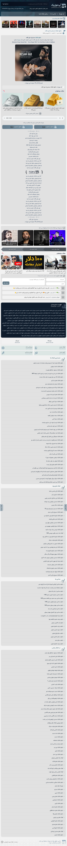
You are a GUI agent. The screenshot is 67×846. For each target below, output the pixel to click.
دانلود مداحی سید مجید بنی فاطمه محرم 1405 (51, 598)
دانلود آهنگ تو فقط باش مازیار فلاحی (54, 695)
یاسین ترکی (32, 335)
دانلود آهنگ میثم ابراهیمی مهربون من (54, 526)
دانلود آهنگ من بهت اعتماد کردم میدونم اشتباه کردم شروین (48, 429)
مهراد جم (22, 333)
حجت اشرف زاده (60, 315)
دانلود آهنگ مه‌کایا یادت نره (56, 412)
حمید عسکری (38, 315)
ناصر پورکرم (61, 335)
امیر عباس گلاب (18, 310)
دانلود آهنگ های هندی (57, 824)
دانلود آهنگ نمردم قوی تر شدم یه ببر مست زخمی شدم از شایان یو (47, 440)
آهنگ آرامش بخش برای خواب (56, 772)
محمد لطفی (9, 328)
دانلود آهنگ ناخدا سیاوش (57, 366)
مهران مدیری (16, 333)
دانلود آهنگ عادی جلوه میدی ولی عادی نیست (52, 391)
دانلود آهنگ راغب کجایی (57, 684)
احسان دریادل (36, 310)
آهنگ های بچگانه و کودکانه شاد (55, 768)
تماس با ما (53, 14)
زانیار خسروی (44, 318)
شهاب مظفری (34, 320)
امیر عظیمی (11, 310)
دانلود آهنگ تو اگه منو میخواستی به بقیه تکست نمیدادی (49, 387)
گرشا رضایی (37, 325)
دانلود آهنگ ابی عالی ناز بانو (56, 454)
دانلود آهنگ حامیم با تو (57, 495)
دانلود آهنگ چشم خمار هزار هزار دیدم (54, 384)
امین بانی (6, 310)
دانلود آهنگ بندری (58, 789)
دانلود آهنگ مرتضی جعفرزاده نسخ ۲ (54, 457)
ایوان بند (53, 313)
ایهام (57, 313)
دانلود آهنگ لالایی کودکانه (56, 730)
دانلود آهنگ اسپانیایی (58, 800)
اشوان (23, 310)
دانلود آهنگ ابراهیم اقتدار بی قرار (55, 698)
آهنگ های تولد (12, 249)
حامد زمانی (17, 313)
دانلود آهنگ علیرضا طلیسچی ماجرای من (53, 516)
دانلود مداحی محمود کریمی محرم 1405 (53, 595)
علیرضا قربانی (61, 325)
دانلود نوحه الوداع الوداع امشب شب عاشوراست (52, 616)
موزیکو (17, 341)
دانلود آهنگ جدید (58, 737)
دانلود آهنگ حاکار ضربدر (57, 505)
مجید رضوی (61, 328)
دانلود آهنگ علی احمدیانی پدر (56, 656)
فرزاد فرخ (56, 325)
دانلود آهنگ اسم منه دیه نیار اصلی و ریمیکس (52, 398)
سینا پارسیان (61, 320)
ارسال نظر (6, 283)
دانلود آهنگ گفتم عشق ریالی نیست (54, 464)
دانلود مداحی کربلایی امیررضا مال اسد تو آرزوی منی (51, 584)
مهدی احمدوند (61, 333)
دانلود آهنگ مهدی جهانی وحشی (55, 677)
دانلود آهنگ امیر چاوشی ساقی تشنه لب (53, 702)
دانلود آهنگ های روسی (57, 796)
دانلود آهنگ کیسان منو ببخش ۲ (55, 681)
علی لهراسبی (26, 323)
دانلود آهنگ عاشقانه (58, 740)
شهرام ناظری (21, 320)
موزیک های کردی (59, 786)
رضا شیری (5, 315)
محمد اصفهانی (23, 328)
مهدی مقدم (41, 333)
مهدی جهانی (54, 333)
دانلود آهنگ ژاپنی (59, 803)
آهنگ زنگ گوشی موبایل (57, 758)
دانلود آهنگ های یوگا (58, 814)
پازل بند (28, 313)
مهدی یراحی (27, 333)
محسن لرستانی (37, 328)
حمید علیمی (31, 315)
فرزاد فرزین (50, 325)
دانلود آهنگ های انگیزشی (57, 821)
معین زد (4, 330)
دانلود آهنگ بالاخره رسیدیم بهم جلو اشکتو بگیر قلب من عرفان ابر (48, 468)
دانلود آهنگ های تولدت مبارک (56, 540)
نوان (51, 335)
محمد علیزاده (16, 328)
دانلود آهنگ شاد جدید (57, 733)
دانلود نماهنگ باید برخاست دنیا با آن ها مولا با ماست (50, 588)
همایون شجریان (45, 335)
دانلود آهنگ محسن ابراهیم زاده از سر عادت (53, 719)
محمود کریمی (45, 330)
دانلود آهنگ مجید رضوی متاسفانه (55, 568)
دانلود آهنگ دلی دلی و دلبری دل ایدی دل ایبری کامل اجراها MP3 (47, 373)
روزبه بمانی (50, 318)
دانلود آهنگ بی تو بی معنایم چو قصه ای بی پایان (51, 482)
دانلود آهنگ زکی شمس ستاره (56, 491)
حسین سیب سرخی (52, 315)
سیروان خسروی (9, 318)
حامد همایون (11, 313)
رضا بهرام (10, 315)
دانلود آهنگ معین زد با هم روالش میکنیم (53, 544)
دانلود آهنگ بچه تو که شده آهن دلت (54, 408)
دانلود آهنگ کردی (59, 835)
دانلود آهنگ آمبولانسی (57, 828)
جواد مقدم (23, 313)
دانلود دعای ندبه (59, 640)
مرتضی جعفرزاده (30, 330)
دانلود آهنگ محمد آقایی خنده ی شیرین (53, 716)
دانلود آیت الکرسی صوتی (57, 623)
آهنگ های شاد (33, 249)
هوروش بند (38, 335)
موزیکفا (49, 341)
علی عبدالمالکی (33, 323)
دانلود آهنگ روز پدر (58, 747)
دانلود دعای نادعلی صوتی (57, 637)
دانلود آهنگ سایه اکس (57, 419)
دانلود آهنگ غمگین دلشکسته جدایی (54, 782)
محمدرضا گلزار (52, 330)
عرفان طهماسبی (60, 323)
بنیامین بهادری (39, 313)
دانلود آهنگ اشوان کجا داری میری (55, 663)
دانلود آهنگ (38, 38)
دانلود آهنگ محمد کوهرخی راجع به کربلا (53, 705)
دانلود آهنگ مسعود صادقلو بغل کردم (54, 653)
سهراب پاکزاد (31, 318)
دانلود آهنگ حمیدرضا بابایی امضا (55, 674)
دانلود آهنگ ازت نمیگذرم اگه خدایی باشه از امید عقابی (50, 433)
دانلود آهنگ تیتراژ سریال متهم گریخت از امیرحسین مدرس (49, 478)
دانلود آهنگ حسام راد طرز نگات (53, 31)
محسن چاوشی (45, 328)
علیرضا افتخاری (13, 323)
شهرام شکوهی (28, 320)
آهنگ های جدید (55, 249)
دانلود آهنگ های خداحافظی (56, 810)
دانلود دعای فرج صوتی (57, 633)
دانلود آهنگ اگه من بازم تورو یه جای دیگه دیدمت (51, 377)
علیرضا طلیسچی (5, 323)
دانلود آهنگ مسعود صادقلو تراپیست (54, 370)
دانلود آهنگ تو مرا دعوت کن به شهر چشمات (52, 422)
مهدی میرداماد (34, 333)
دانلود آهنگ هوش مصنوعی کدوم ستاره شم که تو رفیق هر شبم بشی (47, 471)
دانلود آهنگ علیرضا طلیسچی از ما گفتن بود (52, 537)
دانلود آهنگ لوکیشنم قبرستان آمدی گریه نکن (52, 475)
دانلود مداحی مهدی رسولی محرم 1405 (53, 605)
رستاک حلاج (15, 315)
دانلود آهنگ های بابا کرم (57, 380)
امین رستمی (61, 313)
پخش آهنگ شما (43, 14)
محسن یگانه (30, 328)
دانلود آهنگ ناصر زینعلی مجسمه (55, 565)
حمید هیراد (25, 315)
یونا (22, 335)
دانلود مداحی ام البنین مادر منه (55, 609)
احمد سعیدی (29, 310)
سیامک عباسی (25, 318)
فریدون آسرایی (44, 325)
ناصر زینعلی (55, 335)
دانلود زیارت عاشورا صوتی (57, 626)
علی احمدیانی (53, 323)
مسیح (8, 330)
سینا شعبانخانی (47, 320)
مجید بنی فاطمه (13, 325)
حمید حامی (44, 315)
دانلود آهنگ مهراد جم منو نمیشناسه (54, 572)
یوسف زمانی (26, 335)
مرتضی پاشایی (38, 330)
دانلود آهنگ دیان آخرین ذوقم (56, 401)
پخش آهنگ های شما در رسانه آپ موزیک (15, 8)
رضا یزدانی (56, 318)
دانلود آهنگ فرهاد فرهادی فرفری (55, 670)
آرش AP (62, 310)
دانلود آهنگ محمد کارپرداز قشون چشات (53, 450)
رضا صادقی (61, 318)
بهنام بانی (33, 313)
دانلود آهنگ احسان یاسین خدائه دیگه (54, 447)
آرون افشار (51, 310)
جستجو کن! (5, 4)
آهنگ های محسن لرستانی (57, 831)
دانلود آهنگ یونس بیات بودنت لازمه (54, 530)
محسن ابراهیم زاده (54, 328)
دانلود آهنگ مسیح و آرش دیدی (55, 512)
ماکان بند (20, 325)
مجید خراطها (6, 325)
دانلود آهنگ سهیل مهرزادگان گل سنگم (54, 554)
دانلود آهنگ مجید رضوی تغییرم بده (54, 551)
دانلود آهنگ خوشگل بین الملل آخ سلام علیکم (52, 436)
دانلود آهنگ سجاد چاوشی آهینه (55, 415)
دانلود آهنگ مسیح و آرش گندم (55, 575)
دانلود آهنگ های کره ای (57, 807)
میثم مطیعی (9, 333)
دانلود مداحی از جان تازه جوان (56, 591)
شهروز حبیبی (14, 320)
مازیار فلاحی (25, 325)
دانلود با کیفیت (48, 127)
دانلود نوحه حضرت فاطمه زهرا (56, 619)
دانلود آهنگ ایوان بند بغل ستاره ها (54, 461)
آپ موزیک (58, 6)
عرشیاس (9, 320)
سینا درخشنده (55, 320)
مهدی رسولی (47, 333)
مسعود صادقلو (14, 330)
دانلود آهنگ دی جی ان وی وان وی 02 (54, 509)
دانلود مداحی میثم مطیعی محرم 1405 (54, 602)
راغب (20, 315)
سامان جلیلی (38, 318)
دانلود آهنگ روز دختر (58, 754)
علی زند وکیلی (40, 323)
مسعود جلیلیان (21, 330)
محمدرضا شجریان (60, 330)
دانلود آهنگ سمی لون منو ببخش (55, 426)
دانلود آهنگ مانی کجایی (57, 667)
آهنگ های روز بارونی (58, 817)
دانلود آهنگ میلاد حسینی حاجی (55, 688)
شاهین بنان (40, 320)
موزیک (18, 40)
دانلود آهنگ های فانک (57, 761)
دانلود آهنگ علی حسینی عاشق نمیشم (54, 660)
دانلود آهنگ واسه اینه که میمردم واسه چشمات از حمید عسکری (48, 363)
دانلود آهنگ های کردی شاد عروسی (54, 394)
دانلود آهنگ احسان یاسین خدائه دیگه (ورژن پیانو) (51, 405)
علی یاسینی (20, 323)
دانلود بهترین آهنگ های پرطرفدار (55, 723)
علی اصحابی (47, 323)
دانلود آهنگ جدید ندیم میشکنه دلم (54, 691)
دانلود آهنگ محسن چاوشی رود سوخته (53, 502)
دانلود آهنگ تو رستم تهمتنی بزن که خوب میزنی (52, 547)
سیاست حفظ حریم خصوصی (11, 842)
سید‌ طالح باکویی (17, 318)
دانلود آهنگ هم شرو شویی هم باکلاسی (53, 712)
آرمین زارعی (57, 310)
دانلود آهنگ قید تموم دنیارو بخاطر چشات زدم (52, 709)
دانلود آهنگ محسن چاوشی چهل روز (54, 523)
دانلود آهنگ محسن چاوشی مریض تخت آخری (52, 558)
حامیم (6, 313)
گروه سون (31, 325)
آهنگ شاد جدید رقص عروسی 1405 (54, 533)
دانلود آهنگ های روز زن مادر (56, 765)
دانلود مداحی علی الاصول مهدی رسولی (53, 612)
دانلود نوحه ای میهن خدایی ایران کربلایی (53, 561)
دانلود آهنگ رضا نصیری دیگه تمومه (54, 443)
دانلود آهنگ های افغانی (57, 775)
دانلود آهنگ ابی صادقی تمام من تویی (54, 498)
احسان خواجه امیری (44, 310)
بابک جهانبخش (46, 313)
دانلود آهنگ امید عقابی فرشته (56, 519)
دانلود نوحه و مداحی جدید (56, 744)
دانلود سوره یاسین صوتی (57, 630)
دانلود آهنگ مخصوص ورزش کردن (55, 779)
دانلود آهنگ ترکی (59, 751)
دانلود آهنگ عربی (59, 793)
